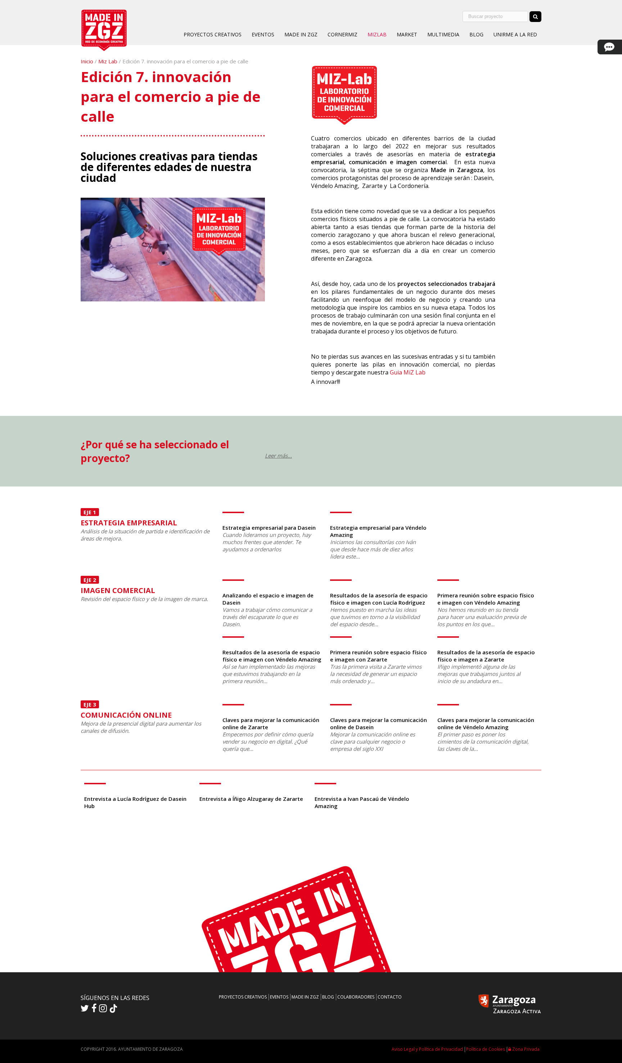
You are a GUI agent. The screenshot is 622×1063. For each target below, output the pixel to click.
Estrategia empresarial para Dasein (269, 527)
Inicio (87, 61)
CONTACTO (390, 997)
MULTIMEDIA (443, 34)
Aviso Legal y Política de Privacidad (427, 1049)
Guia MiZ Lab (407, 372)
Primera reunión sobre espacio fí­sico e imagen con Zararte (378, 656)
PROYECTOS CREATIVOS (213, 34)
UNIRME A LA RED (515, 34)
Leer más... (278, 455)
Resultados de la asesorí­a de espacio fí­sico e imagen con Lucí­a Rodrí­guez (379, 599)
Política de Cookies (485, 1049)
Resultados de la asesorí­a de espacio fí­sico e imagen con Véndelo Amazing (271, 656)
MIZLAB (377, 34)
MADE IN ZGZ (300, 34)
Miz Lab (107, 61)
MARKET (407, 34)
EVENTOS (263, 34)
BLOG (476, 34)
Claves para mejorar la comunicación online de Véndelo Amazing (485, 723)
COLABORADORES (355, 997)
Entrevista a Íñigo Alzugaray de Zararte (251, 798)
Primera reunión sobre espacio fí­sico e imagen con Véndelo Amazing (485, 599)
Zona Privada (525, 1049)
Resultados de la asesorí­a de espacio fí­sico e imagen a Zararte (486, 656)
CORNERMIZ (342, 34)
